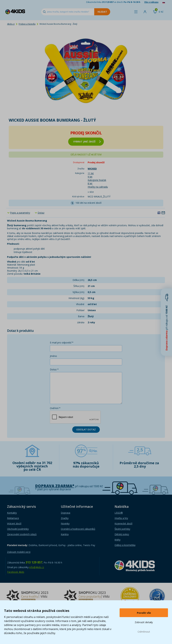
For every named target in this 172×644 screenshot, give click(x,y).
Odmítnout (144, 631)
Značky (65, 518)
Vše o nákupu (151, 2)
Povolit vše (144, 612)
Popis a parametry (20, 212)
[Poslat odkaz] (163, 212)
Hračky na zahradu (98, 186)
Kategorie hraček (97, 180)
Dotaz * (54, 369)
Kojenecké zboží (123, 523)
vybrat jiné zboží (84, 141)
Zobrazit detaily (144, 622)
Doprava (65, 512)
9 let (90, 176)
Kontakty (12, 512)
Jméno (53, 356)
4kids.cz (11, 24)
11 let (91, 173)
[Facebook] (159, 212)
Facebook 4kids (15, 572)
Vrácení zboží (14, 523)
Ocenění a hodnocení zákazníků (78, 528)
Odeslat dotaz (86, 429)
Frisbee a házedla (27, 24)
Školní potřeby (122, 528)
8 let (90, 183)
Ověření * (55, 408)
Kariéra (65, 534)
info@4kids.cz (36, 567)
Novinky (65, 523)
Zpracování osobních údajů (22, 534)
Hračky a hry (121, 518)
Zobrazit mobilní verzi (18, 552)
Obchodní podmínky (18, 528)
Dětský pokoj (122, 534)
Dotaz (41, 212)
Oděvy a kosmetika (125, 545)
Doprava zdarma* (54, 485)
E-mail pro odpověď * (61, 342)
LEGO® (119, 512)
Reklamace (13, 518)
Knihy (117, 539)
